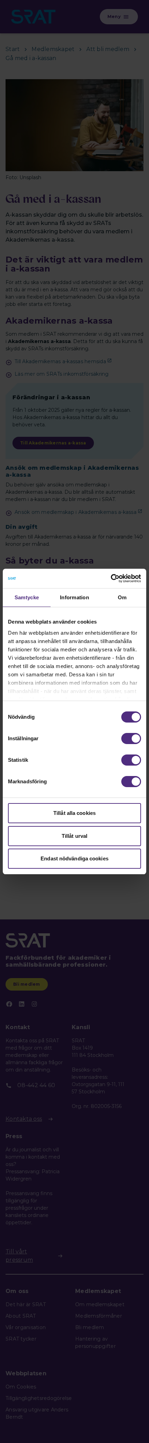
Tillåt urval (74, 836)
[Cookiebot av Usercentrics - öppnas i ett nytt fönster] (110, 578)
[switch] (131, 738)
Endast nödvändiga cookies (74, 858)
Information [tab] (74, 597)
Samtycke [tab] (27, 597)
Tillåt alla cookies (74, 813)
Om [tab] (122, 597)
